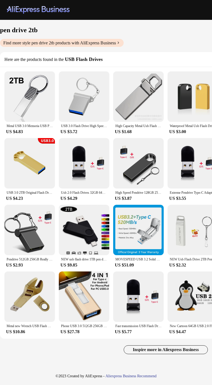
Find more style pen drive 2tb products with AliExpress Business (59, 43)
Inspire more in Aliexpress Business (166, 349)
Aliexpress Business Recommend (131, 376)
